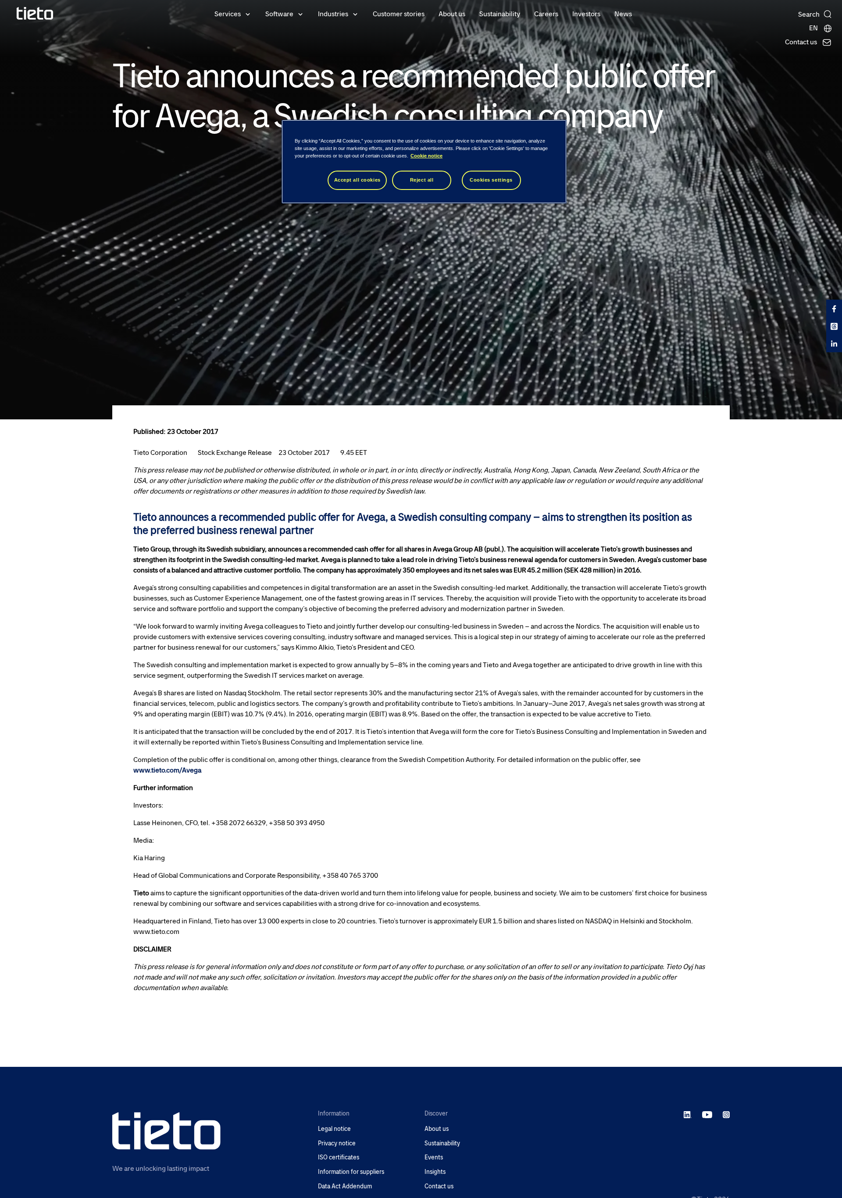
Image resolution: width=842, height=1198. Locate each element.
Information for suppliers (351, 1172)
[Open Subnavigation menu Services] (248, 13)
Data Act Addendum (345, 1186)
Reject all (422, 179)
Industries (333, 13)
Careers (546, 13)
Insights (435, 1172)
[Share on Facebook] (834, 308)
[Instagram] (726, 1114)
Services (227, 13)
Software (279, 13)
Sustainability (499, 13)
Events (434, 1157)
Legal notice (334, 1129)
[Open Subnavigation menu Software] (300, 13)
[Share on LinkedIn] (834, 343)
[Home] (35, 13)
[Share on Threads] (834, 326)
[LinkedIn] (688, 1114)
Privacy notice (337, 1143)
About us (452, 13)
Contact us (439, 1186)
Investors (586, 13)
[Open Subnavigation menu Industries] (355, 13)
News (623, 13)
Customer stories (399, 13)
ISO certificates (338, 1157)
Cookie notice (426, 155)
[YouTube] (707, 1114)
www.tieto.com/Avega (167, 770)
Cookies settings (491, 179)
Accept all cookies (357, 179)
